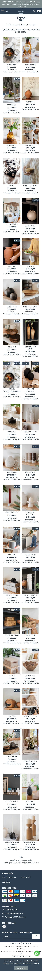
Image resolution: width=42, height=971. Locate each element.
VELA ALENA (12, 555)
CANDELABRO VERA (30, 842)
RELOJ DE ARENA (30, 64)
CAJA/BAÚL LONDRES (12, 635)
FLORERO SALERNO (30, 761)
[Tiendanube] (21, 944)
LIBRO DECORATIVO (30, 595)
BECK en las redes (9, 877)
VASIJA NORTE (30, 102)
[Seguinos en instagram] (4, 926)
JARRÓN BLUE (30, 802)
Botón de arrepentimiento (21, 956)
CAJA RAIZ (11, 676)
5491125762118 (11, 910)
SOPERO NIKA (11, 64)
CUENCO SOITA (12, 347)
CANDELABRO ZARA (11, 513)
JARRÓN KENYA (30, 226)
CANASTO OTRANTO (30, 716)
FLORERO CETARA (12, 145)
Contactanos (26, 877)
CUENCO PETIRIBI (11, 756)
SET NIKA (12, 389)
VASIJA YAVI (11, 266)
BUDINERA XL (11, 105)
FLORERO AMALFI (30, 145)
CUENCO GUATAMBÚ (30, 306)
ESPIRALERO (12, 432)
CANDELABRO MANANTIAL (30, 513)
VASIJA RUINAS (11, 472)
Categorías (6, 882)
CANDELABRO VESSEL (12, 842)
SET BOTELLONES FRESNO (30, 348)
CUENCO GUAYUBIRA (30, 185)
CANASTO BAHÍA (30, 635)
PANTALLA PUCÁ (11, 224)
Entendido (21, 968)
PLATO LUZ (30, 266)
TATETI (11, 185)
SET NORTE (30, 389)
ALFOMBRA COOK (30, 555)
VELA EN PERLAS (30, 472)
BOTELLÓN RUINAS (30, 432)
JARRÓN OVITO (12, 306)
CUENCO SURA (30, 676)
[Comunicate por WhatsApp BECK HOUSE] (37, 953)
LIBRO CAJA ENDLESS (11, 595)
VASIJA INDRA (11, 716)
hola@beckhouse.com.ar (14, 913)
